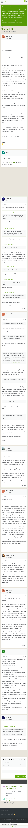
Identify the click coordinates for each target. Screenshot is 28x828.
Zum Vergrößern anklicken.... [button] (14, 362)
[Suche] (26, 2)
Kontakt (3, 813)
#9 (25, 722)
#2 (25, 204)
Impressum (3, 814)
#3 (25, 319)
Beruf (7, 795)
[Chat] (24, 2)
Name (3, 768)
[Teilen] (24, 42)
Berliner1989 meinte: (8, 212)
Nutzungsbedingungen (11, 813)
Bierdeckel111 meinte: (8, 726)
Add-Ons (3, 822)
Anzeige (8, 152)
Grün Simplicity (5, 810)
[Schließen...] (25, 6)
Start (12, 814)
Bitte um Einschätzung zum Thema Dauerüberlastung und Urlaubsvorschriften (14, 788)
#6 (25, 560)
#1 (25, 42)
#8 (25, 656)
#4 (25, 453)
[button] (2, 2)
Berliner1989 (5, 31)
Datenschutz (19, 813)
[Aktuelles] (23, 2)
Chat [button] (14, 826)
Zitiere (24, 147)
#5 (25, 496)
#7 (25, 595)
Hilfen (8, 814)
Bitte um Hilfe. (12, 162)
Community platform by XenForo (13, 820)
